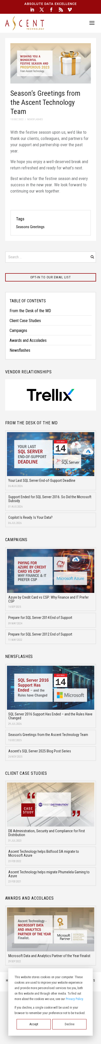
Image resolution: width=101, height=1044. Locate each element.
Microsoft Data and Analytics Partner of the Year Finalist (49, 956)
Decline (69, 1024)
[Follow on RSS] (61, 9)
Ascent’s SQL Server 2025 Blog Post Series (39, 751)
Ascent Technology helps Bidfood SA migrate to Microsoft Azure (43, 853)
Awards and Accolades (28, 340)
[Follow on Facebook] (51, 9)
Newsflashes (20, 350)
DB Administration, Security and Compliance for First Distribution (46, 833)
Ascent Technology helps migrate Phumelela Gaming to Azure (49, 874)
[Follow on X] (42, 9)
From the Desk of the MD (30, 310)
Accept (34, 1024)
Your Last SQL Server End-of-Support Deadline (41, 480)
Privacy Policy (74, 999)
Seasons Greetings (30, 227)
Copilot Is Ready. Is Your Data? (30, 517)
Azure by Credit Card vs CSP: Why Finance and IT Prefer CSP (48, 599)
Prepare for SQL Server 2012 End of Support (40, 634)
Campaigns (18, 330)
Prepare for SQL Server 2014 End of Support (40, 618)
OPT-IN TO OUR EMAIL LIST (50, 277)
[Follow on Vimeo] (70, 9)
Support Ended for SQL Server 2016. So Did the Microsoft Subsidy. (49, 499)
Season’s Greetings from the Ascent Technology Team (48, 735)
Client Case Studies (25, 320)
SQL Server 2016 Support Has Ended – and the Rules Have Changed (50, 716)
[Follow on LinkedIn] (32, 9)
